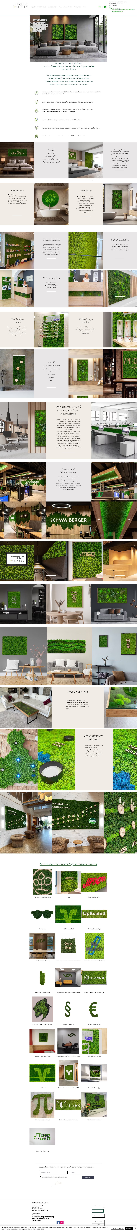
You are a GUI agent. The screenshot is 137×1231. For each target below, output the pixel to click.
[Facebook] (58, 1222)
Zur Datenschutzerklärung (37, 1229)
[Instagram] (62, 1222)
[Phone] (110, 8)
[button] (105, 6)
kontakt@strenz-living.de (41, 1210)
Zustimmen (129, 1228)
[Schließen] (135, 1228)
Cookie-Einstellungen (117, 1228)
